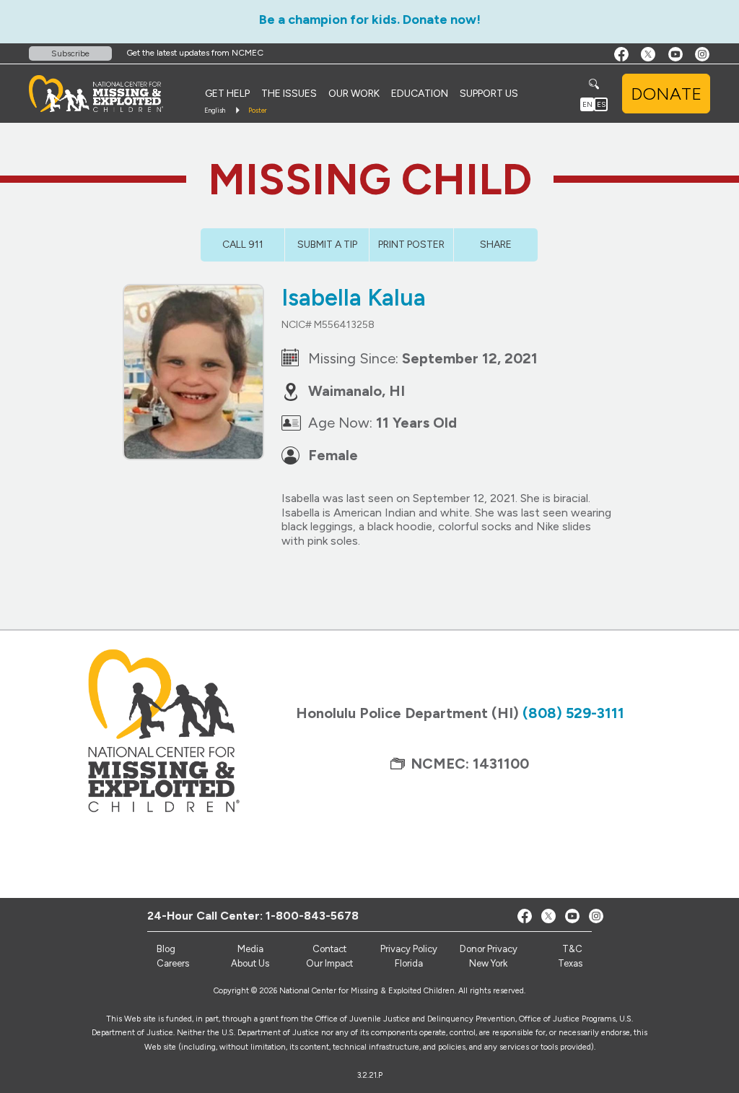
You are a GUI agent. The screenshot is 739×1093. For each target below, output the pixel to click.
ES (601, 104)
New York (488, 963)
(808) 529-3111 (573, 713)
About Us (250, 963)
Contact (329, 948)
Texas (570, 963)
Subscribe (70, 53)
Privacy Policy (408, 948)
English (214, 110)
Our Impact (329, 963)
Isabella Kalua (353, 297)
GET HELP (227, 93)
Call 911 (242, 244)
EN (587, 104)
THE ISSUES (289, 93)
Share (496, 244)
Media (250, 948)
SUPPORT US (489, 93)
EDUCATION (419, 93)
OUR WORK (354, 93)
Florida (409, 963)
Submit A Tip (327, 244)
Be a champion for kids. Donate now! (370, 19)
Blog (166, 948)
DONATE (666, 93)
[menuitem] (227, 93)
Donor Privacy (488, 948)
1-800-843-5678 (312, 916)
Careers (173, 963)
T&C (572, 948)
